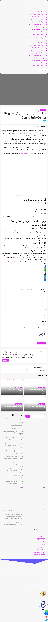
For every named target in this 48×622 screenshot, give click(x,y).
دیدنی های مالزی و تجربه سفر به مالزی (40, 16)
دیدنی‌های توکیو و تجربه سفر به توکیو (40, 26)
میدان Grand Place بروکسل (13, 261)
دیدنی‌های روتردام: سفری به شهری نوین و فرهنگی (35, 390)
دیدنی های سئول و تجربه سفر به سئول (40, 22)
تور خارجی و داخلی (41, 549)
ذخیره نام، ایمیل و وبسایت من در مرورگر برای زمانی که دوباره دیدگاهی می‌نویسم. (29, 327)
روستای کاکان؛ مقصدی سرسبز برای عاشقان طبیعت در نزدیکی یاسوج (11, 451)
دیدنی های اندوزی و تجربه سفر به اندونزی (39, 12)
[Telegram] (24, 276)
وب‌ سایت (44, 321)
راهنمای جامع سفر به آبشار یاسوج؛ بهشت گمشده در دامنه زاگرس (35, 585)
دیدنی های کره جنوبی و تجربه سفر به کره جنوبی (38, 24)
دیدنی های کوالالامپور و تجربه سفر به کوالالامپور (38, 14)
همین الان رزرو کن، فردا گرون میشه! (37, 547)
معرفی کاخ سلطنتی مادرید (16, 424)
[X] (24, 274)
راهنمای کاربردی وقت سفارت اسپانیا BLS (14, 522)
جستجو (43, 414)
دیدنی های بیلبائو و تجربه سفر (11, 418)
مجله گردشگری (43, 9)
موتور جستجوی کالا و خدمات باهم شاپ (37, 541)
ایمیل (44, 315)
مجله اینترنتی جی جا (41, 537)
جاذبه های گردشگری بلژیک (33, 216)
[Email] (24, 268)
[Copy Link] (24, 278)
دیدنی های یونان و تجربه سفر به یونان (40, 34)
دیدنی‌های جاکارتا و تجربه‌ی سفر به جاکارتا (39, 11)
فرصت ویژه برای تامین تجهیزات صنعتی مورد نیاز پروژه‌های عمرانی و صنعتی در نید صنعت (10, 445)
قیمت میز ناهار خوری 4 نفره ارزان (38, 539)
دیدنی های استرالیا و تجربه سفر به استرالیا (39, 21)
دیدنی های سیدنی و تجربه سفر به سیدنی (39, 19)
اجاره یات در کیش (41, 544)
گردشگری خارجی (43, 109)
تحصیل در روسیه (41, 542)
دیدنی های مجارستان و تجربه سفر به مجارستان (13, 406)
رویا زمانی (42, 122)
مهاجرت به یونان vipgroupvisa (39, 552)
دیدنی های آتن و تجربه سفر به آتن (41, 32)
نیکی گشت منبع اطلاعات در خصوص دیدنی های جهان (36, 6)
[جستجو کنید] (47, 73)
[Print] (24, 272)
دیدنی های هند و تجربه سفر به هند (41, 31)
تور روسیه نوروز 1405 (40, 550)
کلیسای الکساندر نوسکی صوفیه (15, 428)
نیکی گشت (17, 133)
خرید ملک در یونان (41, 545)
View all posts (5, 360)
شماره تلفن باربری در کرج (39, 553)
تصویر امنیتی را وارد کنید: (41, 335)
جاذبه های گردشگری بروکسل (27, 153)
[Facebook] (24, 266)
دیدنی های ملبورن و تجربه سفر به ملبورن (39, 17)
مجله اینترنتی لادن (41, 536)
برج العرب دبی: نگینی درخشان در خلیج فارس (36, 406)
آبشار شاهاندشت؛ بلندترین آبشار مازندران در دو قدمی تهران (36, 587)
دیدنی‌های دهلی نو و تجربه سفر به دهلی (40, 29)
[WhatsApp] (24, 270)
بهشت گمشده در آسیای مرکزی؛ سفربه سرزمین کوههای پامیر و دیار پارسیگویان (10, 458)
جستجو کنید (46, 67)
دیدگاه (44, 291)
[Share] (24, 280)
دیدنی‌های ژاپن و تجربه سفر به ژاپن (41, 27)
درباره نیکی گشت (43, 7)
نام (45, 309)
